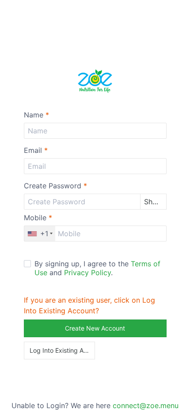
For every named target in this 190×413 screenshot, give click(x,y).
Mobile (38, 217)
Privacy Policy (87, 272)
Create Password (55, 185)
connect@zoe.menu (146, 405)
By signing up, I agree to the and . (97, 268)
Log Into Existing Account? (62, 350)
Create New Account (95, 328)
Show (153, 201)
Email (36, 150)
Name (36, 114)
